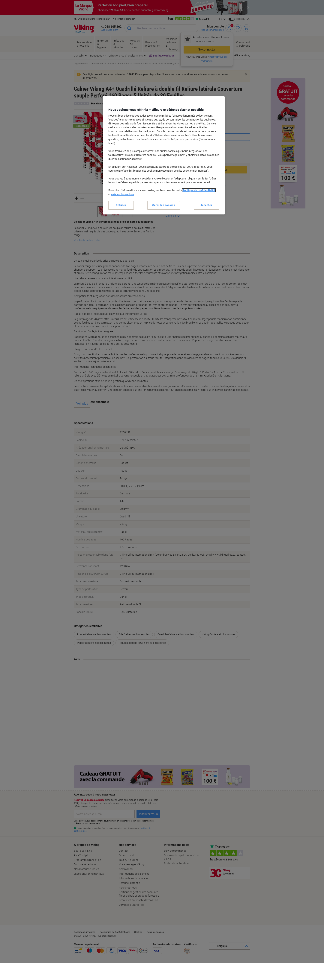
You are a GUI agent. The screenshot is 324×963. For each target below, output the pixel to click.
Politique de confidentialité (199, 190)
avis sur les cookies (122, 194)
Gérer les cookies (163, 205)
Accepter (206, 205)
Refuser (121, 205)
